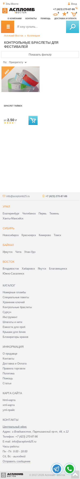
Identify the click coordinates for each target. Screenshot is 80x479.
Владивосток (11, 268)
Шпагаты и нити (12, 322)
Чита (18, 251)
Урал (6, 206)
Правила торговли (14, 368)
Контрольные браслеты (17, 307)
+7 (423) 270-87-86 (64, 9)
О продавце (10, 353)
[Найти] (72, 27)
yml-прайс (9, 410)
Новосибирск (11, 235)
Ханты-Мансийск (13, 218)
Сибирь (8, 228)
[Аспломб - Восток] (18, 12)
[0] (55, 14)
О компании (15, 18)
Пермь (43, 213)
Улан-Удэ (29, 251)
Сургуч (7, 312)
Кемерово (45, 235)
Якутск (42, 268)
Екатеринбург (11, 213)
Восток (8, 261)
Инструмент (10, 317)
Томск (57, 235)
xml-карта (9, 405)
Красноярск (29, 235)
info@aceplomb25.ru (18, 196)
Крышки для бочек (14, 332)
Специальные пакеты (16, 297)
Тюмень (54, 213)
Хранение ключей (14, 302)
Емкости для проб (14, 327)
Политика (8, 373)
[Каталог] (7, 27)
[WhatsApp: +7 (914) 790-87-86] (69, 469)
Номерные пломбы (14, 292)
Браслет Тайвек (13, 106)
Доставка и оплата (65, 18)
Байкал (8, 245)
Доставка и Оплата (14, 363)
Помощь (45, 18)
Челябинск (29, 213)
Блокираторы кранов (15, 336)
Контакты (31, 18)
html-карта (9, 400)
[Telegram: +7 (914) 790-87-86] (57, 469)
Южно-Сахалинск (13, 273)
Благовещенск (58, 268)
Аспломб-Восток (13, 35)
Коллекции (33, 35)
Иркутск (8, 251)
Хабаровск (28, 268)
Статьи (7, 383)
